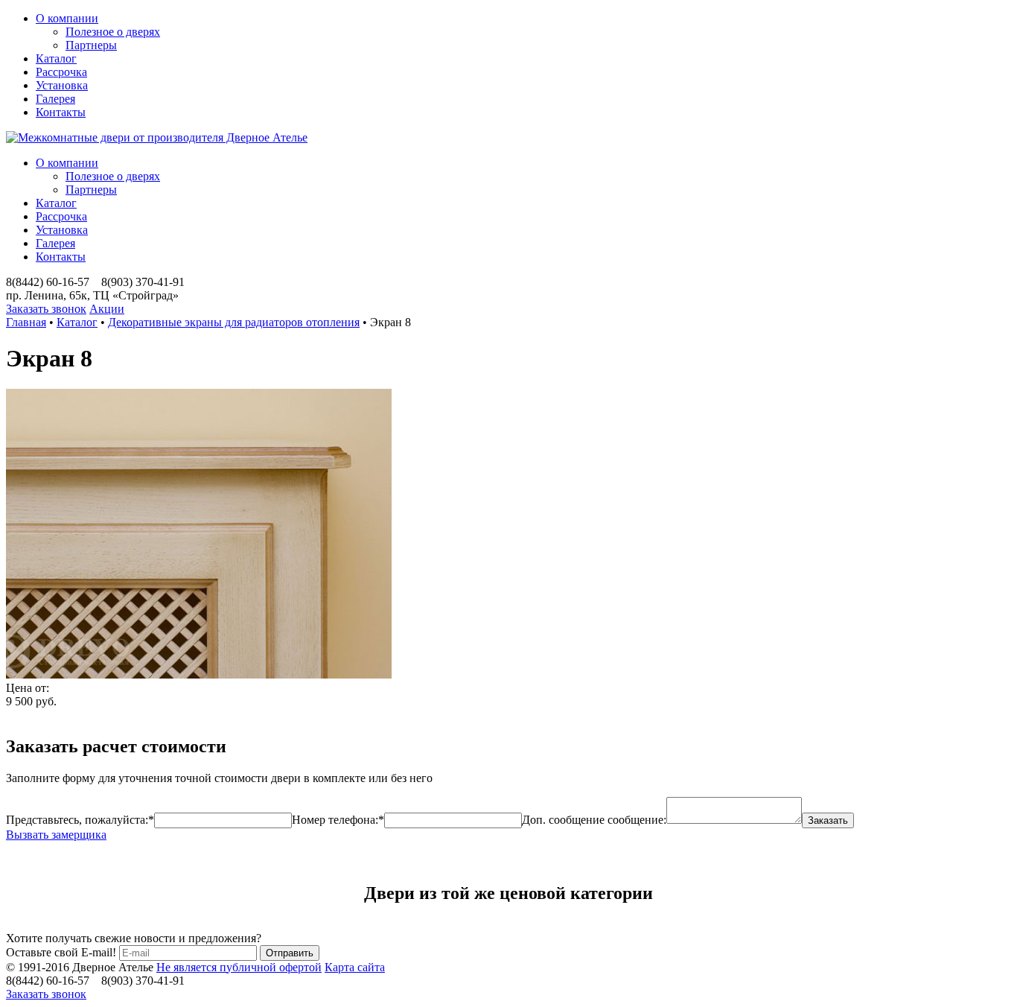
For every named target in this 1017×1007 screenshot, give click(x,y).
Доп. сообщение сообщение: (594, 819)
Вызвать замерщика (56, 834)
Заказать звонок (46, 308)
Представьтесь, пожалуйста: (80, 819)
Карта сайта (355, 967)
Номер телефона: (338, 819)
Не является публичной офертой (239, 967)
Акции (106, 308)
